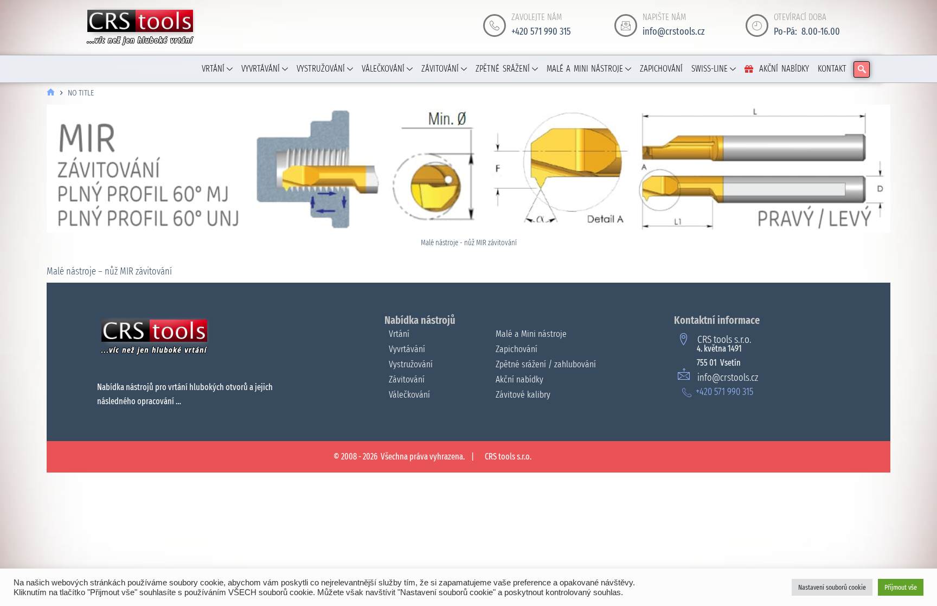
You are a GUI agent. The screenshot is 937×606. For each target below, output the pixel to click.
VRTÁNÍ (213, 68)
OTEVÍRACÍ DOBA (800, 17)
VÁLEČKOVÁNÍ (383, 68)
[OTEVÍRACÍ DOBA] (757, 25)
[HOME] (51, 93)
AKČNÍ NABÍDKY (784, 68)
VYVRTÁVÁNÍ (260, 68)
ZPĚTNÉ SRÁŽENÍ (503, 68)
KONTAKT (832, 68)
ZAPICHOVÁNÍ (661, 68)
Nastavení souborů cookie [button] (832, 587)
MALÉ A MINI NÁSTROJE (585, 68)
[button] (861, 69)
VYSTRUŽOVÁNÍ (321, 68)
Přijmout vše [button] (900, 587)
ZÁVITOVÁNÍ (440, 68)
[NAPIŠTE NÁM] (625, 25)
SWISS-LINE (709, 68)
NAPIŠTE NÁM (664, 17)
